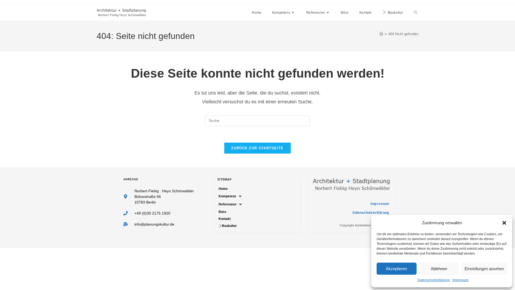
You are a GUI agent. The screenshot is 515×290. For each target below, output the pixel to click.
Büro (222, 212)
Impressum (461, 280)
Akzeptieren (396, 268)
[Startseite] (381, 34)
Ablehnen (439, 268)
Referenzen (227, 204)
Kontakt (225, 219)
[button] (504, 223)
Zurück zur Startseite (257, 148)
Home (223, 189)
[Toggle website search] (415, 13)
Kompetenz (227, 196)
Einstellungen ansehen (484, 268)
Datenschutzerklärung (434, 280)
